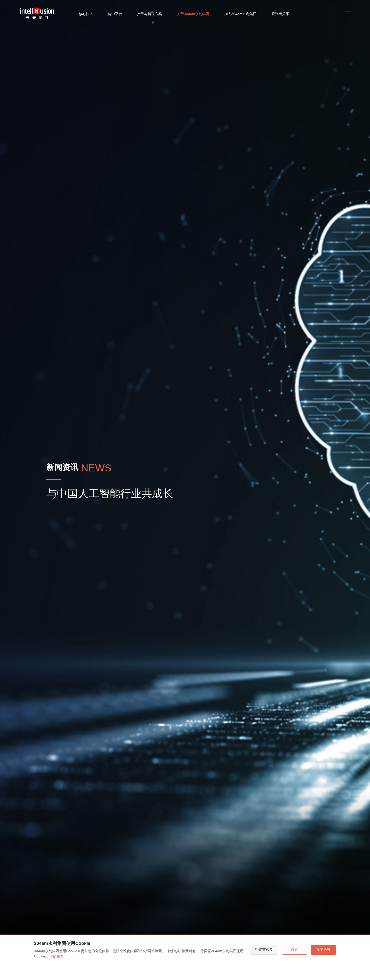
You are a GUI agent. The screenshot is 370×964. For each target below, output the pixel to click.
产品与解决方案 (149, 14)
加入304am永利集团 (240, 14)
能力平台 (115, 14)
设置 (294, 949)
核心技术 (86, 14)
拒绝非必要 (264, 949)
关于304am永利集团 (193, 14)
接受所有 (323, 949)
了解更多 (57, 956)
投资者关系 (280, 14)
